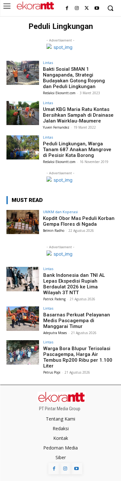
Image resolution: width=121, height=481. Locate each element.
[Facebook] (67, 9)
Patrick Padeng (54, 299)
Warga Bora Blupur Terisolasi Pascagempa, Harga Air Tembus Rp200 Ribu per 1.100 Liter (77, 357)
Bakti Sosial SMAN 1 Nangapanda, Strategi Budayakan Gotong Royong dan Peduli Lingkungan (74, 77)
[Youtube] (97, 9)
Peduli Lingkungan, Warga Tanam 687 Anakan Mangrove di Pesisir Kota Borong (77, 149)
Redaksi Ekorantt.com (59, 93)
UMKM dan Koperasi (60, 211)
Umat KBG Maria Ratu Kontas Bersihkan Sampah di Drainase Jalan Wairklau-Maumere (78, 115)
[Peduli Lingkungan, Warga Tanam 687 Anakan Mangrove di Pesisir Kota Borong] (22, 147)
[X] (87, 9)
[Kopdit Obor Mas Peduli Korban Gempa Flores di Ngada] (22, 222)
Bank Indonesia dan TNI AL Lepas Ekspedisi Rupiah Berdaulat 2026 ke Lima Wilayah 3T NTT (74, 283)
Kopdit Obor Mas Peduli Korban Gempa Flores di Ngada (79, 221)
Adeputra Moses (55, 333)
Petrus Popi (51, 372)
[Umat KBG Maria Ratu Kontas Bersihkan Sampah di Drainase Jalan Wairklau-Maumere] (22, 113)
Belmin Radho (53, 230)
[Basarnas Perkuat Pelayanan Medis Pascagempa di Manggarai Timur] (22, 318)
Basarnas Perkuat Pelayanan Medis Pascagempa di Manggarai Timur (76, 320)
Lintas (48, 62)
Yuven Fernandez (56, 127)
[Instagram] (77, 9)
